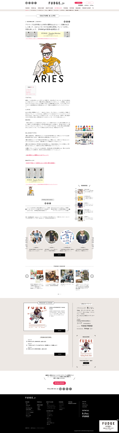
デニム (78, 314)
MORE (59, 331)
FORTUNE (72, 8)
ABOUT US (27, 428)
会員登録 (78, 2)
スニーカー (78, 326)
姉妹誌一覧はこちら (85, 365)
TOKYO (38, 406)
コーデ (79, 323)
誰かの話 (76, 10)
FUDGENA (66, 8)
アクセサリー (28, 416)
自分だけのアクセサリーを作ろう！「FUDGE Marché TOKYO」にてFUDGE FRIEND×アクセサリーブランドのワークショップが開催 (59, 209)
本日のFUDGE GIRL (80, 328)
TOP (26, 217)
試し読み (86, 363)
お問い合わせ (33, 428)
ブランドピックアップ (29, 411)
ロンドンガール (86, 310)
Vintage (86, 328)
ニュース (27, 406)
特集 (26, 403)
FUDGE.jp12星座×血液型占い (84, 321)
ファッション (61, 403)
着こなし (90, 308)
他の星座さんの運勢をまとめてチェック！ (38, 155)
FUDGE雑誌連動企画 (87, 323)
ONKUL (93, 310)
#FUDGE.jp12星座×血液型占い (48, 199)
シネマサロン (62, 10)
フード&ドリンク (40, 10)
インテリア (79, 312)
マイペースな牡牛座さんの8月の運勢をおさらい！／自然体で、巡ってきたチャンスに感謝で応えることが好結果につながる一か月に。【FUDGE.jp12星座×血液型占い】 (38, 209)
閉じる (32, 87)
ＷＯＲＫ (28, 92)
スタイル (92, 312)
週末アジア (50, 10)
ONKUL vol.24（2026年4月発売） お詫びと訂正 (37, 349)
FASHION (27, 8)
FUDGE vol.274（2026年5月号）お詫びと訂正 (37, 341)
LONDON (39, 409)
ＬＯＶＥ (28, 91)
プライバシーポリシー (41, 428)
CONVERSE (78, 319)
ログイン (89, 2)
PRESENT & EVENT (86, 8)
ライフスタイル (33, 10)
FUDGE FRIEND (87, 326)
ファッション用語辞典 (29, 412)
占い (91, 329)
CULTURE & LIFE (58, 8)
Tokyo (78, 310)
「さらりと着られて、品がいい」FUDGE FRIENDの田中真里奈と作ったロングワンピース (41, 38)
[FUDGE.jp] (56, 3)
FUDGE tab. (33, 8)
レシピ (60, 406)
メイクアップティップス (51, 408)
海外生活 (60, 409)
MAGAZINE (78, 8)
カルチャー (27, 10)
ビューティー (61, 405)
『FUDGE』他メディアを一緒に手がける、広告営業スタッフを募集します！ (43, 345)
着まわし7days (28, 415)
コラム (46, 10)
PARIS (38, 408)
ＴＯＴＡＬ (29, 89)
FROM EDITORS (85, 405)
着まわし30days (86, 312)
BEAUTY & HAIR (49, 8)
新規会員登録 (59, 383)
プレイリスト (56, 10)
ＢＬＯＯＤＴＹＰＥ (30, 94)
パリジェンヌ (81, 308)
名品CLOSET (28, 405)
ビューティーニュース (50, 405)
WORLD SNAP (41, 8)
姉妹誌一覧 (84, 403)
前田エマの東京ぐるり (70, 10)
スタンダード (28, 413)
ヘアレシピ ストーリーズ (51, 406)
